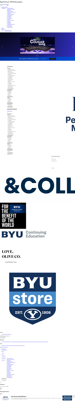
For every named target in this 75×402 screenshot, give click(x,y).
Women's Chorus (10, 87)
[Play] (52, 156)
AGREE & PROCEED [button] (67, 399)
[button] (73, 396)
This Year (9, 100)
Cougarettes (9, 13)
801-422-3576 (9, 334)
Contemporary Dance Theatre (11, 12)
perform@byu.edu (4, 334)
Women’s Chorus (9, 26)
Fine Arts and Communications (32, 341)
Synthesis (8, 21)
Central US (9, 93)
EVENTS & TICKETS (5, 7)
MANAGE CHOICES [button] (67, 396)
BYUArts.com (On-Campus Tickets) (12, 341)
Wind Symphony (9, 25)
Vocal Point (8, 23)
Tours (9, 151)
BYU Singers (9, 10)
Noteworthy (9, 19)
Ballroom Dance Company (11, 9)
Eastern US (9, 92)
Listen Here (52, 58)
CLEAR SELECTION (9, 89)
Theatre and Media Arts (45, 341)
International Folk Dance (10, 14)
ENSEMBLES (4, 8)
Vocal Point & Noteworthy (11, 24)
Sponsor (10, 31)
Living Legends (9, 16)
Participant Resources (15, 345)
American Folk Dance (10, 8)
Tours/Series (9, 105)
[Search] (7, 5)
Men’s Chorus (9, 17)
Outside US (9, 95)
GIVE (2, 30)
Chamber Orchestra (10, 11)
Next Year (9, 101)
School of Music (39, 341)
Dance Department (25, 341)
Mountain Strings (9, 18)
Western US (9, 91)
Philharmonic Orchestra (10, 20)
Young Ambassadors (10, 27)
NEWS (3, 28)
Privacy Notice (4, 348)
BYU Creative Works (20, 341)
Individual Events (10, 106)
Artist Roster (19, 345)
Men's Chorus (10, 78)
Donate (10, 30)
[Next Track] (58, 156)
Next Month (10, 99)
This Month (9, 98)
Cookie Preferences (4, 349)
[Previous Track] (55, 156)
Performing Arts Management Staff (7, 345)
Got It (1, 388)
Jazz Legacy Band (9, 15)
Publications (23, 345)
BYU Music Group (4, 341)
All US (9, 94)
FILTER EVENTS (9, 111)
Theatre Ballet (9, 22)
